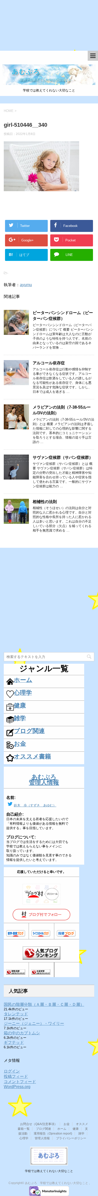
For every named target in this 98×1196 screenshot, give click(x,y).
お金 (67, 1124)
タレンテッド (16, 1014)
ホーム (61, 1129)
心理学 (23, 1138)
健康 (76, 1129)
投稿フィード (16, 1076)
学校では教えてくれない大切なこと (49, 1171)
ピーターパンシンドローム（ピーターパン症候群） (63, 316)
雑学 (81, 1133)
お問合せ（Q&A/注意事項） (38, 1124)
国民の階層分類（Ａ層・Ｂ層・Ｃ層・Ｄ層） (44, 1004)
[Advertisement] (49, 28)
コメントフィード (20, 1082)
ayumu (26, 285)
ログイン (12, 1071)
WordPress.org (17, 1087)
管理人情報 (42, 1138)
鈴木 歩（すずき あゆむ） (35, 805)
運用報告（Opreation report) (53, 1133)
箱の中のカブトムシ (22, 1033)
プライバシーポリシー (71, 1138)
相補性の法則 (45, 502)
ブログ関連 (43, 1129)
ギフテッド (14, 1042)
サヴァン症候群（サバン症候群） (63, 457)
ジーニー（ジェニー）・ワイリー (34, 1023)
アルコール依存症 (49, 363)
